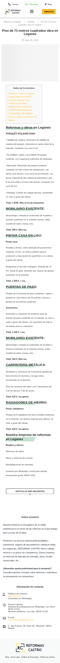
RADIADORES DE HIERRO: (20, 113)
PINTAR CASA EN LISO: (18, 100)
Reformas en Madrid (12, 22)
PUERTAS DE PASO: (17, 103)
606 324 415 (14, 596)
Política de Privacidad (29, 657)
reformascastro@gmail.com (20, 620)
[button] (31, 12)
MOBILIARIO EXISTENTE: (19, 97)
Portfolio (30, 22)
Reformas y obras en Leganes (20, 93)
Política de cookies (47, 657)
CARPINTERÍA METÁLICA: (19, 110)
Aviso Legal (15, 657)
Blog (7, 657)
